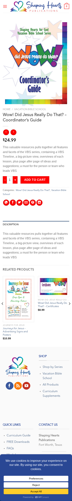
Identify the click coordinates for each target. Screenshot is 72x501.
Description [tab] (11, 224)
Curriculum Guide (18, 435)
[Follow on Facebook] (9, 386)
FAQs (10, 448)
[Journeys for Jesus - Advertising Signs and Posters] (18, 299)
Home (7, 109)
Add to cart (35, 179)
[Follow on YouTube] (26, 386)
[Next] (69, 311)
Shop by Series (53, 367)
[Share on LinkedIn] (39, 203)
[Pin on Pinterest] (33, 203)
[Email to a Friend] (26, 203)
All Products (51, 384)
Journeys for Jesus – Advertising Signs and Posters (15, 331)
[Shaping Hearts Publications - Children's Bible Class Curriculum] (35, 6)
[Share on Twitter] (19, 203)
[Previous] (2, 311)
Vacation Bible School (30, 109)
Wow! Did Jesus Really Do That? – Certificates (52, 305)
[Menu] (5, 6)
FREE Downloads (18, 442)
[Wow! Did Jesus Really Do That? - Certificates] (53, 286)
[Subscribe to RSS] (18, 386)
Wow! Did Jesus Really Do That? (33, 190)
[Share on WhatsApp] (6, 203)
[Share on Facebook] (13, 203)
